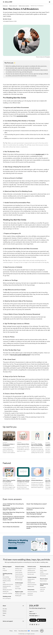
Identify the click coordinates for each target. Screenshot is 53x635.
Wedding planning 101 (13, 5)
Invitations (17, 586)
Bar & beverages (18, 579)
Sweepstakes (43, 587)
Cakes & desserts (19, 577)
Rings (4, 568)
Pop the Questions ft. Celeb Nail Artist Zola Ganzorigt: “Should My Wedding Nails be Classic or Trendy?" (13, 518)
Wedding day (5, 591)
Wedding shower (31, 570)
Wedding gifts (18, 595)
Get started (33, 620)
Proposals (5, 570)
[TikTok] (39, 624)
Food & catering (18, 572)
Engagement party (32, 568)
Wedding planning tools (8, 584)
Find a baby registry (33, 615)
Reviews (4, 611)
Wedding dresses (31, 582)
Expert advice (5, 5)
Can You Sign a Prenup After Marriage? (13, 522)
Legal (4, 582)
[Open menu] (3, 2)
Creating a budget (7, 578)
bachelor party (40, 154)
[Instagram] (36, 624)
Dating (41, 568)
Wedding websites (7, 580)
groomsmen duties (22, 116)
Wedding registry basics (20, 593)
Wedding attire (31, 586)
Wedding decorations (7, 589)
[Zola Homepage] (8, 1)
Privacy (11, 630)
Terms (15, 630)
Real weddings (6, 577)
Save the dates (18, 584)
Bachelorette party (32, 572)
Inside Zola (42, 589)
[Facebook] (30, 624)
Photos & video (18, 570)
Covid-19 (42, 591)
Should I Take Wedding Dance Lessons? (36, 504)
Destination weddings (7, 593)
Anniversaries (43, 575)
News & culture (43, 580)
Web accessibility (34, 630)
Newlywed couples (44, 573)
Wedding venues (18, 568)
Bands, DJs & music (19, 576)
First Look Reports (7, 598)
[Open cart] (49, 2)
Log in (30, 611)
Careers (4, 613)
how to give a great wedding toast (20, 354)
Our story (5, 608)
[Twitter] (34, 624)
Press (4, 615)
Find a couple (32, 613)
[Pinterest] (32, 624)
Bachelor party (31, 574)
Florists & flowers (19, 574)
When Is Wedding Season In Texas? (35, 516)
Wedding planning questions (24, 5)
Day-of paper (18, 588)
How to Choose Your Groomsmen (11, 526)
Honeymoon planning (32, 591)
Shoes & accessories (32, 584)
